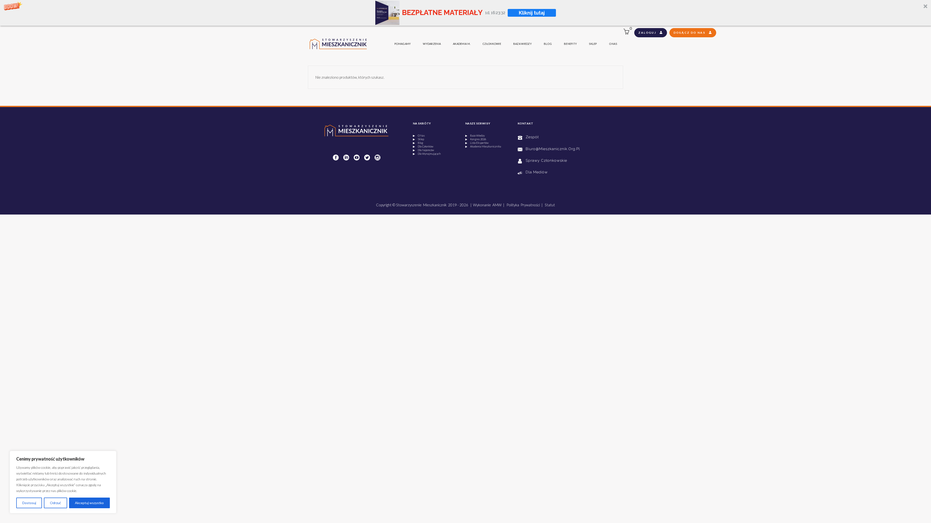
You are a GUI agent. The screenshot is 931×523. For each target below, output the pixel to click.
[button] (465, 13)
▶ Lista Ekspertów (477, 142)
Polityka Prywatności (523, 205)
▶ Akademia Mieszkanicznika (483, 146)
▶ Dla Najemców (423, 150)
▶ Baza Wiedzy (475, 135)
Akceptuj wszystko (89, 503)
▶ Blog (418, 142)
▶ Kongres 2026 (475, 139)
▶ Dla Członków (423, 146)
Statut (550, 205)
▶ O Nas (419, 135)
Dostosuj (29, 503)
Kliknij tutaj (532, 13)
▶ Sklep (418, 139)
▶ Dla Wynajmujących (427, 153)
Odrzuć (55, 503)
